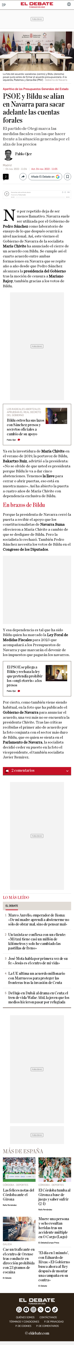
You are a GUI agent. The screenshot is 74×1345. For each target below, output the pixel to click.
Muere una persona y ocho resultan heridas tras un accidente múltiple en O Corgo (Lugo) (53, 1228)
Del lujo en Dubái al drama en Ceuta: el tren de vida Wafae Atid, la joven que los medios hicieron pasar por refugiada (38, 997)
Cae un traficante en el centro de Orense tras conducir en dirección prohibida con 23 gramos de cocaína (18, 1261)
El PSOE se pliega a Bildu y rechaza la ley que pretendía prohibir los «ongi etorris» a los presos (25, 676)
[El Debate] (37, 3)
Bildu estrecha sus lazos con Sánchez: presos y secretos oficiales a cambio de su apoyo (25, 427)
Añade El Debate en (42, 176)
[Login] (69, 4)
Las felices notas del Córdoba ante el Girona (18, 1194)
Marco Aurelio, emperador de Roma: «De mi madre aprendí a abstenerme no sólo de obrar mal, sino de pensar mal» (38, 919)
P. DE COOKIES (23, 1326)
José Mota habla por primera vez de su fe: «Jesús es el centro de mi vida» (38, 961)
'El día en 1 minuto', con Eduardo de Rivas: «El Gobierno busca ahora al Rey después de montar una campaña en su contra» (54, 1266)
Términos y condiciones (24, 1321)
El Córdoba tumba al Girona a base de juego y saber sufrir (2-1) (54, 1197)
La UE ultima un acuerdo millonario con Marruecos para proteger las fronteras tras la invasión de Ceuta (36, 978)
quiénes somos (25, 1317)
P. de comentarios (47, 1326)
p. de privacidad (54, 1321)
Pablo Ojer (23, 154)
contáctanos (48, 1317)
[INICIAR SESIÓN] (69, 4)
